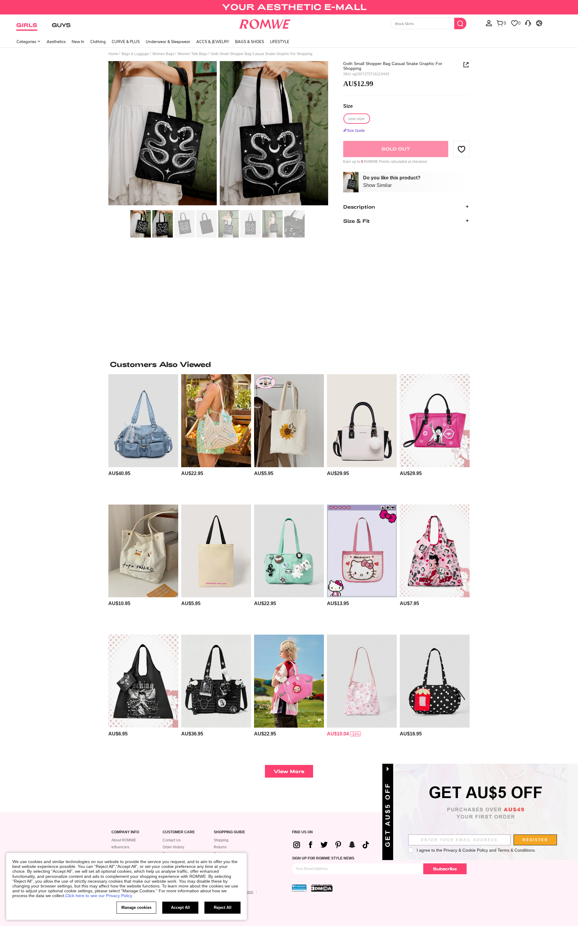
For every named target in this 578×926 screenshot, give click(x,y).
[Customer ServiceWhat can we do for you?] (528, 22)
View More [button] (289, 771)
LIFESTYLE (279, 41)
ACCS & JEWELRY (212, 41)
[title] (289, 364)
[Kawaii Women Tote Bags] (362, 681)
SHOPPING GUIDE (229, 832)
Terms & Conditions (516, 850)
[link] (289, 7)
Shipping (221, 840)
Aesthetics (56, 41)
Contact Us (172, 840)
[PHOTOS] (218, 134)
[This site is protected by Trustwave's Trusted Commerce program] (299, 888)
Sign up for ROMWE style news (323, 858)
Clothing (98, 41)
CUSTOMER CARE (179, 832)
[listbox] (489, 22)
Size (348, 106)
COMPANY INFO (125, 832)
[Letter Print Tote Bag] (216, 551)
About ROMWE (123, 840)
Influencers (120, 847)
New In (78, 41)
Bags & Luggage (135, 54)
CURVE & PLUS (126, 41)
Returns (220, 847)
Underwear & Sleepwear (168, 41)
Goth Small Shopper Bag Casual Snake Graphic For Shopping (392, 66)
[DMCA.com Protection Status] (322, 888)
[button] (461, 149)
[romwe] (265, 22)
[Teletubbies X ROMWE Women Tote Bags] (289, 681)
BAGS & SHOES (249, 41)
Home (113, 54)
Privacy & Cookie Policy (465, 850)
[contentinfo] (119, 473)
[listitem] (143, 437)
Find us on (302, 832)
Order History (173, 847)
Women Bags (163, 54)
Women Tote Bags (192, 54)
